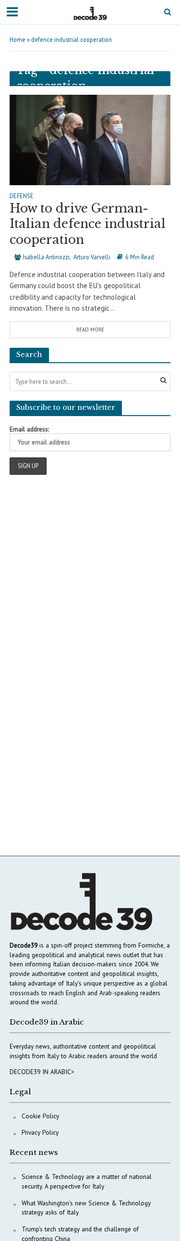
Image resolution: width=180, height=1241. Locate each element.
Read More (90, 329)
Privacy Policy (40, 1132)
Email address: (29, 429)
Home (17, 39)
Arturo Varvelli (91, 257)
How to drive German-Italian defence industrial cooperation (88, 224)
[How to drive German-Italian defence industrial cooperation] (90, 138)
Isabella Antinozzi (46, 257)
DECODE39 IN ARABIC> (42, 1071)
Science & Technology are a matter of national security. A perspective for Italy (87, 1181)
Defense (22, 196)
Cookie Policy (40, 1116)
